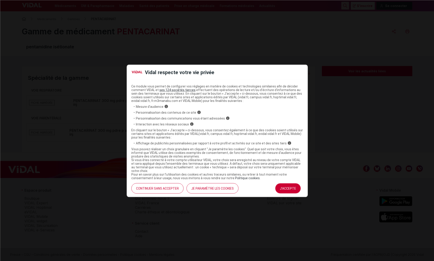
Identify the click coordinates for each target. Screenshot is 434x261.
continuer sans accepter (157, 188)
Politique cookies (247, 178)
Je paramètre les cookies (212, 188)
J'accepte (288, 188)
